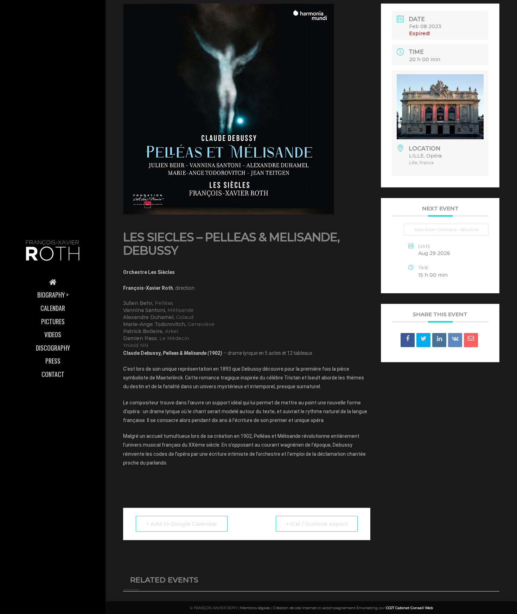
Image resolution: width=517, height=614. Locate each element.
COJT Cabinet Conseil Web (409, 608)
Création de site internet (295, 608)
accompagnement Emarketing (350, 608)
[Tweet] (423, 340)
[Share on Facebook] (408, 340)
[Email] (471, 340)
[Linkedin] (439, 340)
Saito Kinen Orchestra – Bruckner (446, 229)
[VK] (455, 340)
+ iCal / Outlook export (316, 523)
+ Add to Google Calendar (181, 523)
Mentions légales (255, 608)
